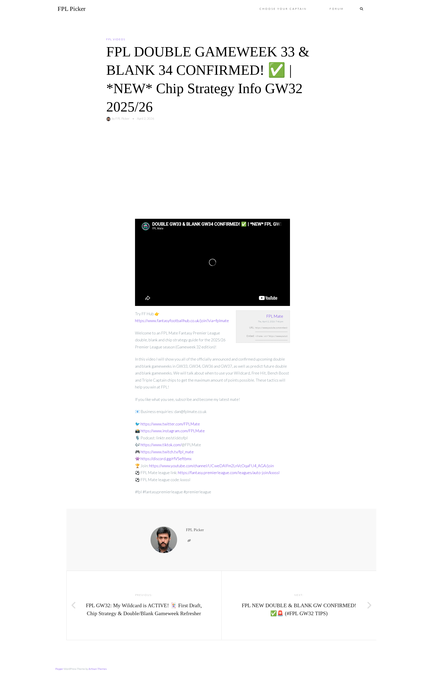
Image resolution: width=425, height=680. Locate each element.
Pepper (59, 668)
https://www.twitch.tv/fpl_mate (167, 451)
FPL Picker (71, 8)
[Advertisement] (212, 170)
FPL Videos (115, 39)
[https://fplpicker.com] (189, 541)
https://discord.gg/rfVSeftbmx (166, 458)
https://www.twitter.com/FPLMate (170, 423)
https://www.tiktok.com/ (161, 444)
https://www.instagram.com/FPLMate (173, 430)
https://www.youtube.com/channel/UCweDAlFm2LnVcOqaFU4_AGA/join (211, 465)
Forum (337, 8)
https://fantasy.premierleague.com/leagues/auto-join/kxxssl (229, 472)
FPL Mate (274, 316)
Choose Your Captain (283, 8)
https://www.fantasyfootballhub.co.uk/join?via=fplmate (182, 320)
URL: (252, 327)
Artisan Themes (98, 668)
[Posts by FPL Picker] (109, 118)
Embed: (251, 335)
